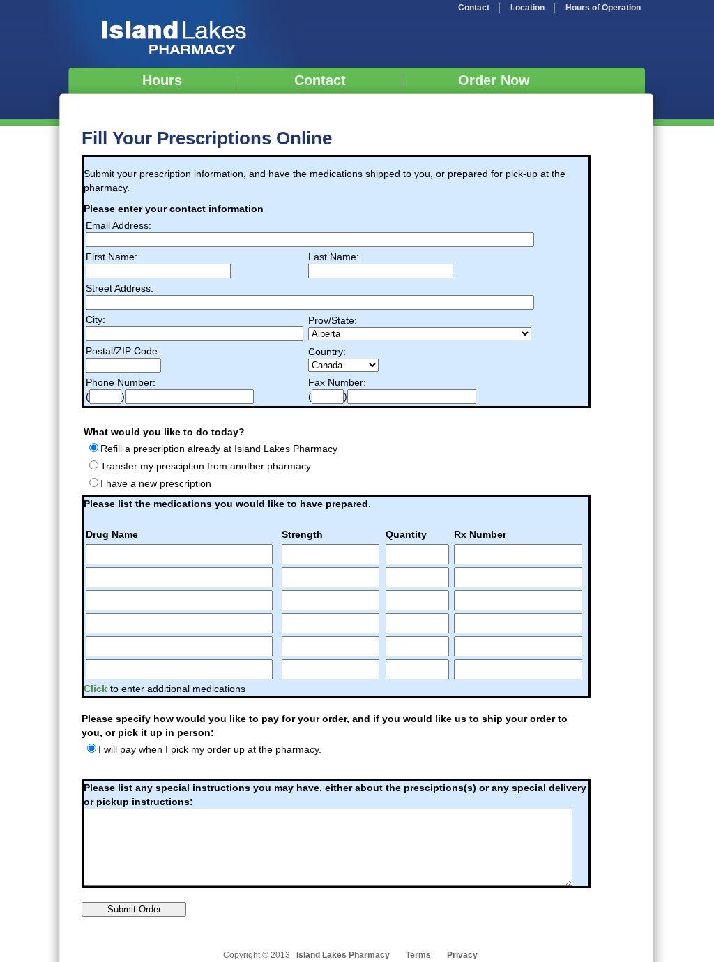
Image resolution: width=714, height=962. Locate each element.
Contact (473, 8)
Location (527, 8)
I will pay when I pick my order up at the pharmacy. (209, 749)
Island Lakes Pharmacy (172, 34)
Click (97, 688)
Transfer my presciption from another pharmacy (205, 466)
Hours (162, 80)
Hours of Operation (603, 8)
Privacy (462, 955)
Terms (418, 955)
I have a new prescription (155, 483)
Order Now (494, 80)
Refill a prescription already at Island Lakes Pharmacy (218, 448)
